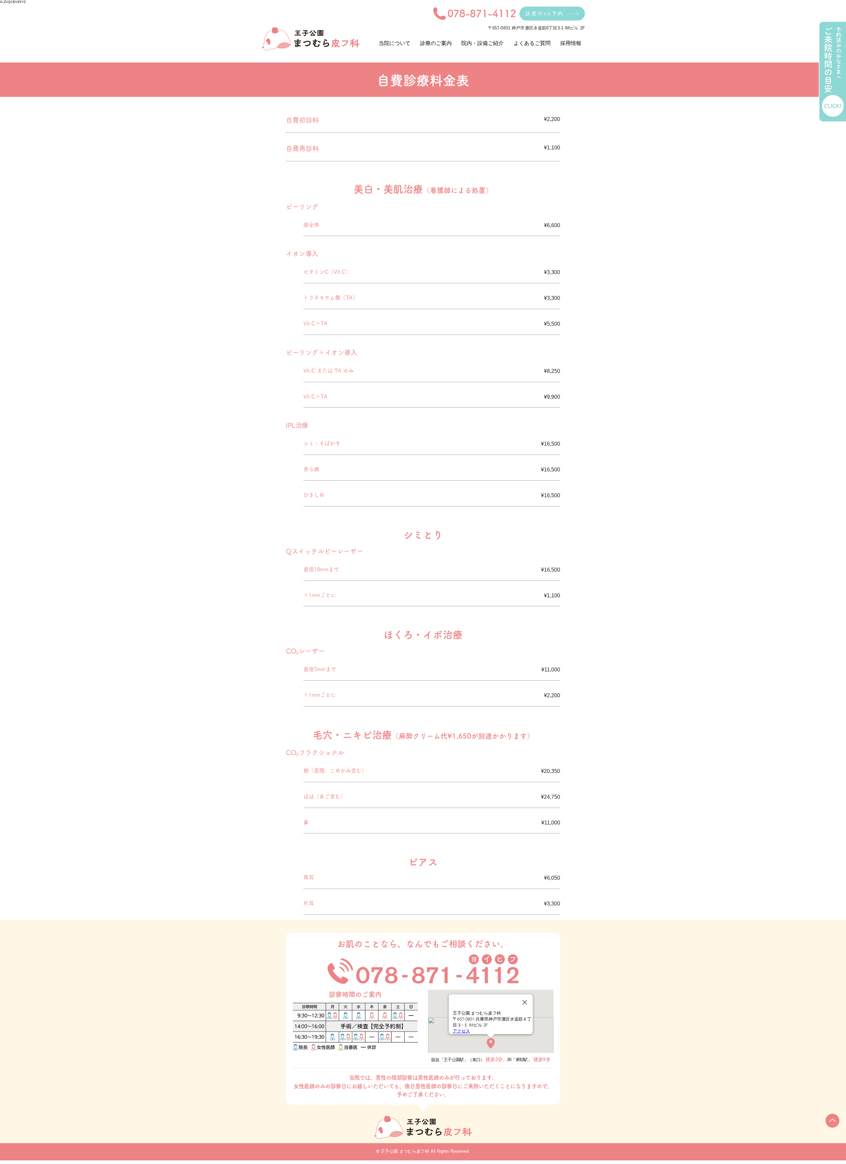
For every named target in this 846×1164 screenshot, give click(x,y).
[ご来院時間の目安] (832, 71)
